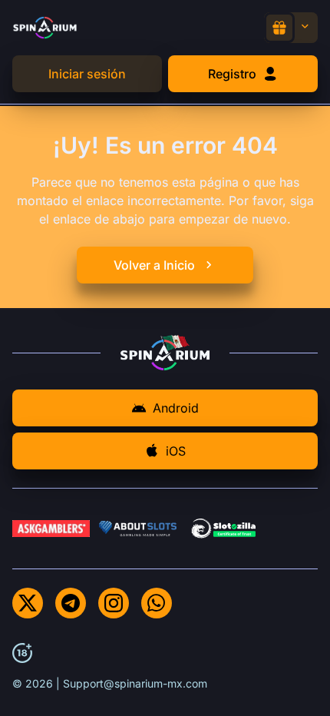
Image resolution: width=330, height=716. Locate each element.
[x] (27, 603)
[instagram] (113, 603)
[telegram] (70, 603)
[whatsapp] (156, 603)
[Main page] (45, 27)
